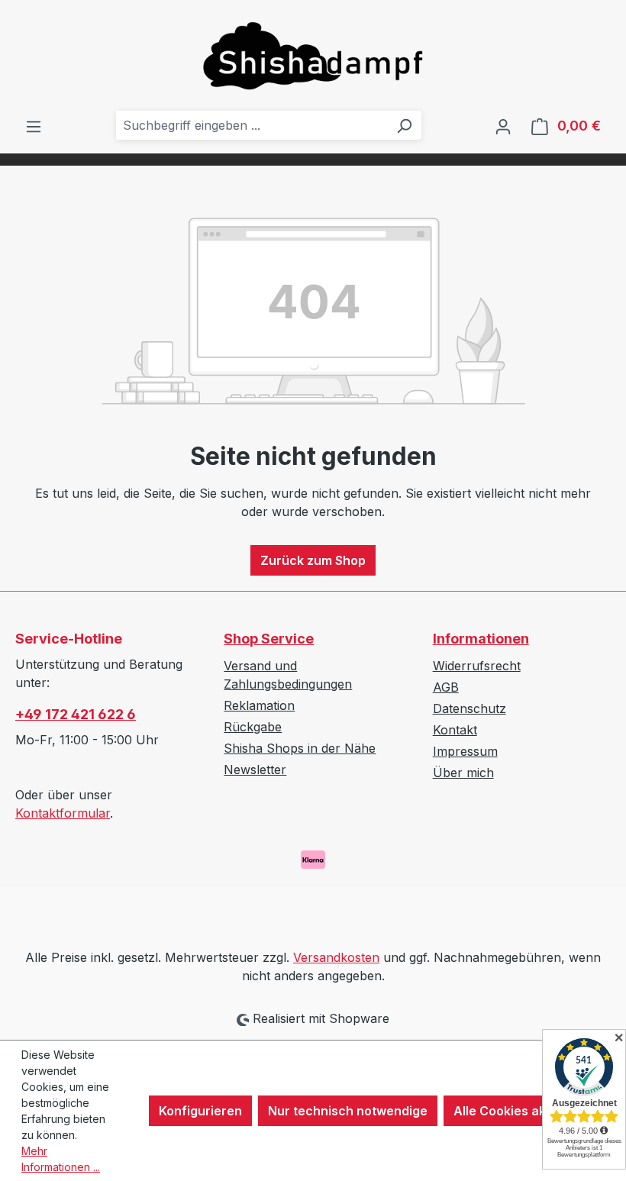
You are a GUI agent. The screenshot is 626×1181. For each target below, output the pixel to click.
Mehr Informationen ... (60, 1158)
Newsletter (255, 769)
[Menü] (33, 126)
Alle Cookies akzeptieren (528, 1110)
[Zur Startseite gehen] (313, 55)
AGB (446, 687)
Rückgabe (253, 726)
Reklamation (259, 705)
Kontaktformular (62, 813)
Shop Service (269, 639)
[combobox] (251, 125)
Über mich (463, 772)
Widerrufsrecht (477, 665)
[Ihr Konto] (503, 126)
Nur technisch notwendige (348, 1110)
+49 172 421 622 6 (75, 714)
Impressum (465, 751)
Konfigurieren (200, 1110)
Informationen (481, 639)
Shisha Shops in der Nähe (300, 748)
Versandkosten (336, 957)
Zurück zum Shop (313, 560)
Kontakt (455, 729)
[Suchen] (403, 125)
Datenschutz (469, 708)
